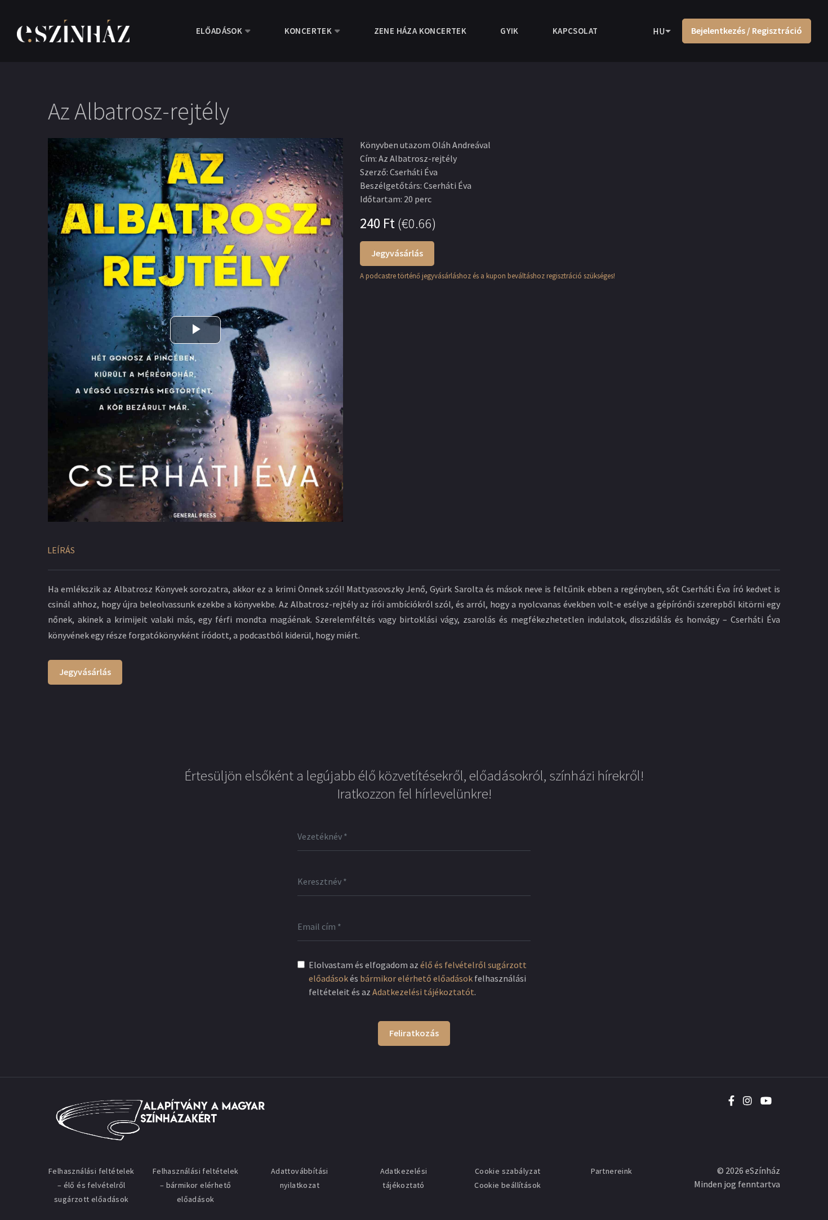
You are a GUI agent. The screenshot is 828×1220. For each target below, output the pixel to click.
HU (659, 31)
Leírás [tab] (61, 550)
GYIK (509, 30)
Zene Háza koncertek (420, 30)
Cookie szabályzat (508, 1171)
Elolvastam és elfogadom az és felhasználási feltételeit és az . (418, 978)
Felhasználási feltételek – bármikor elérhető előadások (196, 1185)
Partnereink (611, 1171)
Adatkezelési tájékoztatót (423, 991)
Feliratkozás (414, 1033)
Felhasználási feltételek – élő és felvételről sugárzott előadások (91, 1185)
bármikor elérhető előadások (416, 978)
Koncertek (308, 30)
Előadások (219, 30)
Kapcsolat (575, 30)
